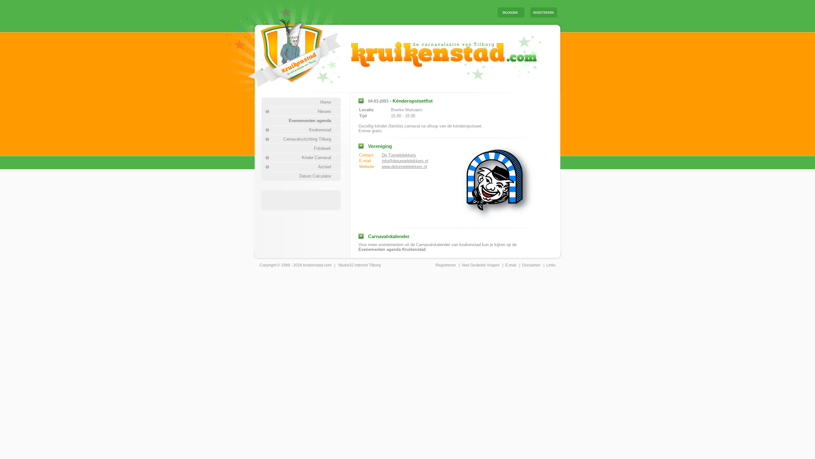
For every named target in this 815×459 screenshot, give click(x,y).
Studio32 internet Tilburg (359, 265)
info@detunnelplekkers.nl (405, 160)
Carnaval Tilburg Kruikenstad (283, 50)
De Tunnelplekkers (399, 155)
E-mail (510, 265)
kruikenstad (313, 265)
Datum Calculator (315, 176)
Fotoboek (322, 148)
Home (325, 102)
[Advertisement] (413, 12)
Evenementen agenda (310, 120)
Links (551, 265)
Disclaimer (531, 265)
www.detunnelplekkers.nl (404, 166)
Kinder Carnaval (316, 157)
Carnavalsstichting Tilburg (307, 139)
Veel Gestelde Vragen (481, 265)
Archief (324, 166)
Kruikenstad (320, 129)
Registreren (446, 265)
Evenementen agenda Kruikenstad (392, 249)
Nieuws (324, 111)
